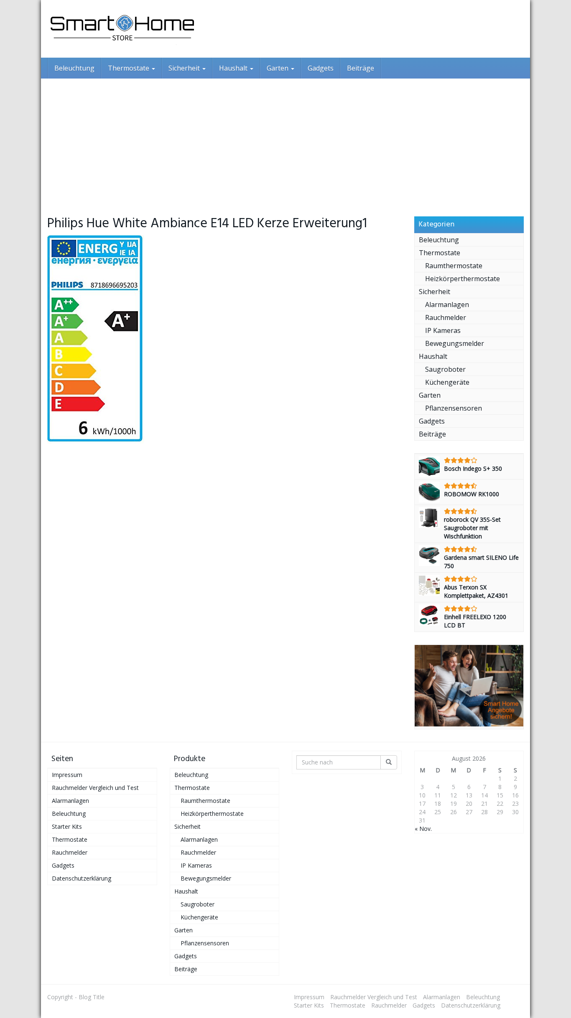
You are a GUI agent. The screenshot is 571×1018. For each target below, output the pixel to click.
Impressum (67, 775)
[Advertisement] (285, 141)
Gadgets (321, 68)
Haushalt (234, 68)
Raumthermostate (453, 265)
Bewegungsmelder (454, 343)
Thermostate (129, 68)
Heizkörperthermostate (462, 278)
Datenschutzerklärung (81, 878)
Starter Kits (67, 826)
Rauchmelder (445, 317)
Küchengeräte (447, 382)
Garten (278, 68)
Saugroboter (445, 369)
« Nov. (423, 829)
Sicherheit (184, 68)
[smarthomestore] (122, 29)
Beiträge (360, 68)
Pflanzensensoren (453, 408)
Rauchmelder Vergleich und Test (95, 788)
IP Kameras (443, 330)
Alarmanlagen (447, 304)
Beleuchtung (74, 68)
